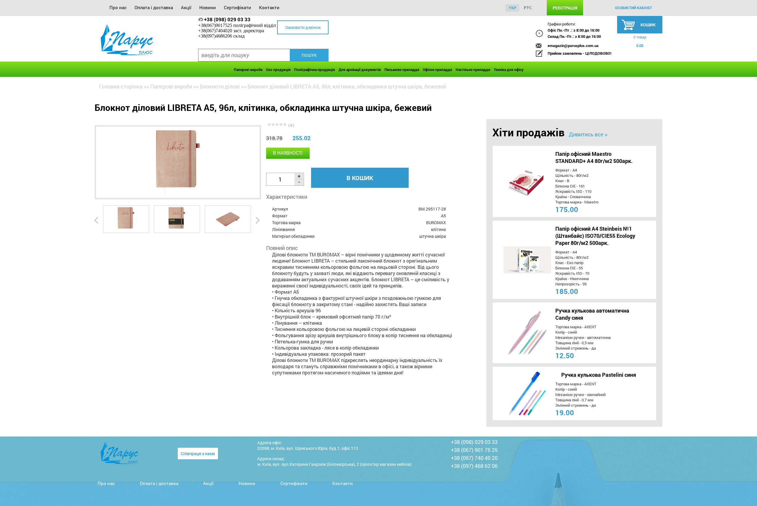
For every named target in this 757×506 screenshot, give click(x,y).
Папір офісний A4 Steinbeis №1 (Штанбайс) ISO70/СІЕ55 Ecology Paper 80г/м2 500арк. (595, 235)
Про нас (118, 7)
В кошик (360, 178)
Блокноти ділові (220, 86)
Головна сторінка (121, 86)
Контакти (269, 7)
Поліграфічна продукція (314, 69)
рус (528, 8)
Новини (207, 7)
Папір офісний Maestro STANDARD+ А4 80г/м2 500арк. (594, 157)
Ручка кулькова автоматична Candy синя (592, 314)
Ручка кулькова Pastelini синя (598, 374)
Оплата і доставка (154, 7)
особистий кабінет (633, 7)
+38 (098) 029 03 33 (227, 19)
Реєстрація (565, 8)
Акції (186, 7)
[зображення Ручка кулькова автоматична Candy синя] (516, 332)
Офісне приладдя (437, 69)
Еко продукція (278, 69)
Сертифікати (237, 7)
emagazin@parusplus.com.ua (573, 45)
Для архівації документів (360, 69)
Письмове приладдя (401, 69)
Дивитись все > (588, 134)
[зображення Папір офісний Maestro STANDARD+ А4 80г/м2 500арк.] (516, 181)
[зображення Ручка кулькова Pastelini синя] (516, 393)
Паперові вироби (248, 69)
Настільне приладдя (473, 69)
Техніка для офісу (508, 69)
